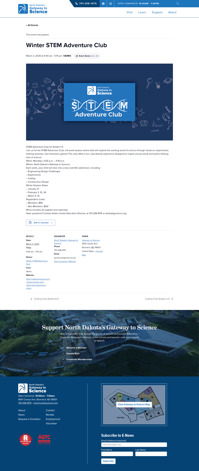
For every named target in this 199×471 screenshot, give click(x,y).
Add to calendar (41, 222)
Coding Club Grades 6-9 (46, 298)
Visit (129, 12)
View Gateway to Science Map (134, 404)
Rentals (50, 414)
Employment (53, 419)
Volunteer (51, 423)
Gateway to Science (91, 240)
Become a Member (76, 347)
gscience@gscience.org (46, 403)
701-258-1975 (88, 3)
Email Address (113, 440)
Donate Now (72, 353)
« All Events (32, 25)
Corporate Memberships (79, 359)
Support (157, 12)
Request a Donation (29, 419)
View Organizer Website (65, 261)
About (172, 12)
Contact (50, 410)
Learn (142, 12)
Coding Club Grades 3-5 (157, 298)
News (21, 414)
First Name (106, 449)
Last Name (140, 449)
